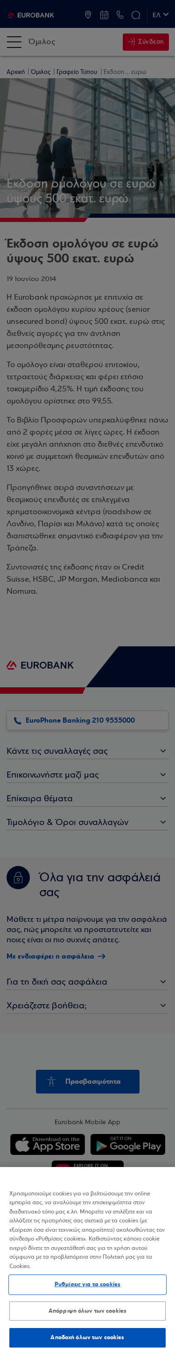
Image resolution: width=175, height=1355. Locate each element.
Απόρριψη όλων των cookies (87, 1311)
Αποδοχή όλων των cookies (87, 1337)
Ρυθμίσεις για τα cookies (87, 1284)
